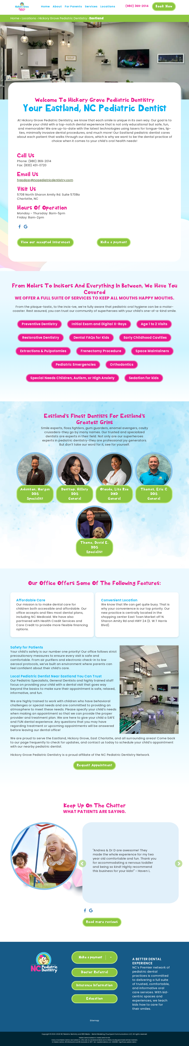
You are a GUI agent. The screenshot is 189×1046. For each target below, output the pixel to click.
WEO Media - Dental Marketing (93, 1034)
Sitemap (94, 1020)
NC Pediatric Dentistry (69, 1034)
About (57, 6)
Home (45, 6)
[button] (98, 861)
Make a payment (113, 242)
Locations (107, 6)
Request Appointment (94, 765)
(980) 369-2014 (137, 6)
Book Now (164, 6)
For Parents (73, 6)
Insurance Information (94, 985)
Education (94, 998)
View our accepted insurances (45, 242)
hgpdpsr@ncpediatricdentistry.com (45, 180)
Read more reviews (102, 922)
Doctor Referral (94, 972)
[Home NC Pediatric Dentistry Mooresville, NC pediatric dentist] (44, 962)
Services (91, 6)
